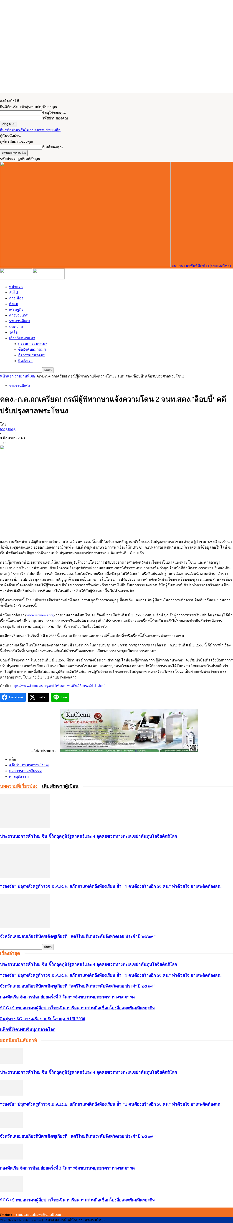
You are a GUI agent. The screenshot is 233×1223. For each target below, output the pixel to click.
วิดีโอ (13, 332)
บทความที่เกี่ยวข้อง (19, 786)
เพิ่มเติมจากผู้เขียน (60, 786)
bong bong (7, 429)
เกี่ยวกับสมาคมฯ (22, 338)
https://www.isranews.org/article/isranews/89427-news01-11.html (58, 686)
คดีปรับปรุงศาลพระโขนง (29, 765)
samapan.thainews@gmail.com (38, 1214)
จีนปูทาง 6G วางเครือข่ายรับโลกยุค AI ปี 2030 (42, 1018)
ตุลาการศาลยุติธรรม (25, 771)
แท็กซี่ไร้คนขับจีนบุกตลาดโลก (27, 1029)
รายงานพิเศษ (19, 321)
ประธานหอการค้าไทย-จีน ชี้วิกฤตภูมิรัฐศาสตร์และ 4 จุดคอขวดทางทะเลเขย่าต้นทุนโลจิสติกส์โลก (88, 836)
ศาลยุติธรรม (19, 776)
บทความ (16, 327)
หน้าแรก (16, 287)
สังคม (13, 304)
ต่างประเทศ (18, 315)
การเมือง (16, 298)
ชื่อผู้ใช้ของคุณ (54, 112)
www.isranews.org (39, 615)
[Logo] (16, 278)
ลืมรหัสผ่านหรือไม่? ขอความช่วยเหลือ (30, 130)
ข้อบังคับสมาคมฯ (32, 349)
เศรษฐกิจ (16, 309)
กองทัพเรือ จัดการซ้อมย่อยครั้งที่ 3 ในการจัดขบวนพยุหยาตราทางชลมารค (67, 997)
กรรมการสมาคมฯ (32, 344)
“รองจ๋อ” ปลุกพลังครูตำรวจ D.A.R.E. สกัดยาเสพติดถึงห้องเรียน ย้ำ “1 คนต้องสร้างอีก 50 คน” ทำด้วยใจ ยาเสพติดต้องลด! (111, 886)
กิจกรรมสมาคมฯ (31, 355)
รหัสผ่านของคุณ (55, 118)
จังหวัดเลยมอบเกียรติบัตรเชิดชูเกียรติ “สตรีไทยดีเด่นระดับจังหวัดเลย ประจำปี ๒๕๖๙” (78, 936)
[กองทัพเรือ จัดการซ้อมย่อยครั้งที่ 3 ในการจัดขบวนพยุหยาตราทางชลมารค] (11, 1158)
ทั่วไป (13, 292)
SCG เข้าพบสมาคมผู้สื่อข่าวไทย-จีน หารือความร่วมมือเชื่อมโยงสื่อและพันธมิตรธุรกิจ (77, 1007)
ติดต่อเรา (25, 361)
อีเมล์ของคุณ (52, 147)
